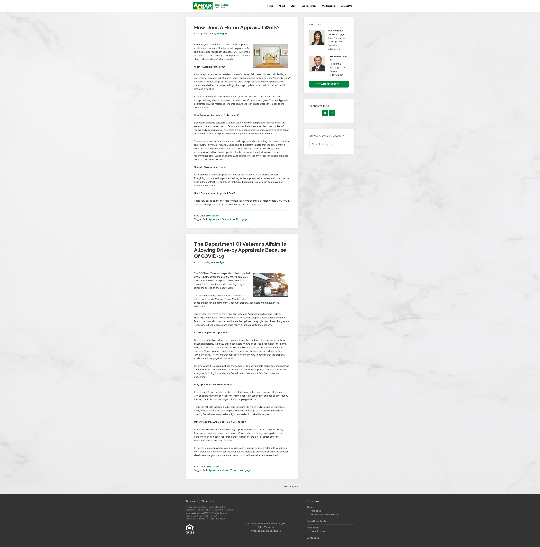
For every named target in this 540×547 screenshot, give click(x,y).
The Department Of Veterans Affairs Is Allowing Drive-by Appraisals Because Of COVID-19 (240, 250)
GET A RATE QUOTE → (329, 84)
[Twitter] (325, 113)
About (310, 507)
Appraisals (215, 219)
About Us (316, 510)
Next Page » (291, 486)
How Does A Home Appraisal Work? (236, 27)
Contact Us (313, 538)
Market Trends (230, 470)
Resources (313, 527)
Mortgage (213, 215)
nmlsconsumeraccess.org (266, 531)
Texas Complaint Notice (324, 514)
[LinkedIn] (332, 113)
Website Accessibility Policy (212, 519)
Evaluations (228, 219)
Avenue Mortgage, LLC (211, 6)
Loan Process (319, 531)
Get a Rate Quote (317, 521)
